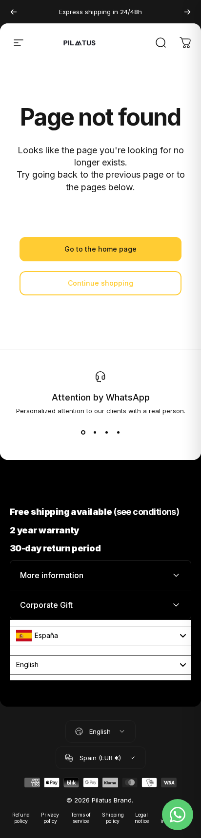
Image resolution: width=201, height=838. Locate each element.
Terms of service (81, 818)
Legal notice (142, 818)
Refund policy (21, 818)
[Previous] (13, 11)
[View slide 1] (83, 432)
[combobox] (100, 635)
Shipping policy (113, 818)
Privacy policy (50, 818)
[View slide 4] (118, 432)
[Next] (187, 11)
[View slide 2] (94, 432)
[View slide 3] (106, 432)
